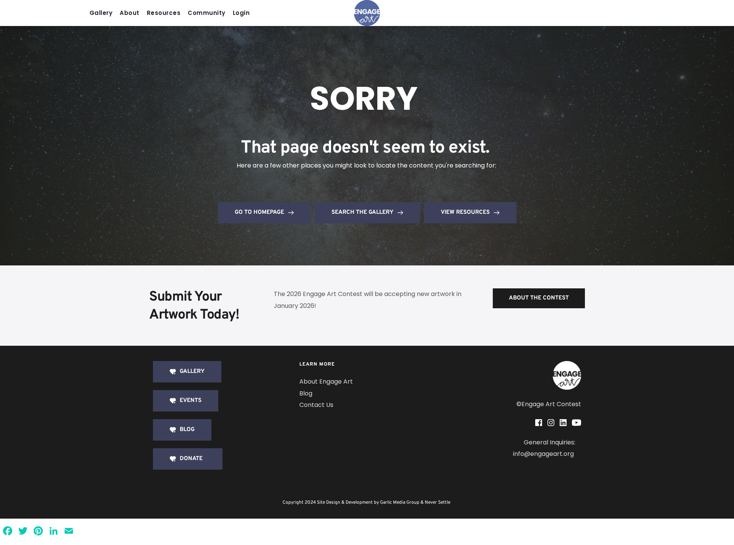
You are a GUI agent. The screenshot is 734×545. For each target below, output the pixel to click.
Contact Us (316, 404)
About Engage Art (326, 381)
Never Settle (437, 502)
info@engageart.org (544, 453)
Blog (305, 393)
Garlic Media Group (399, 502)
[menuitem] (103, 13)
